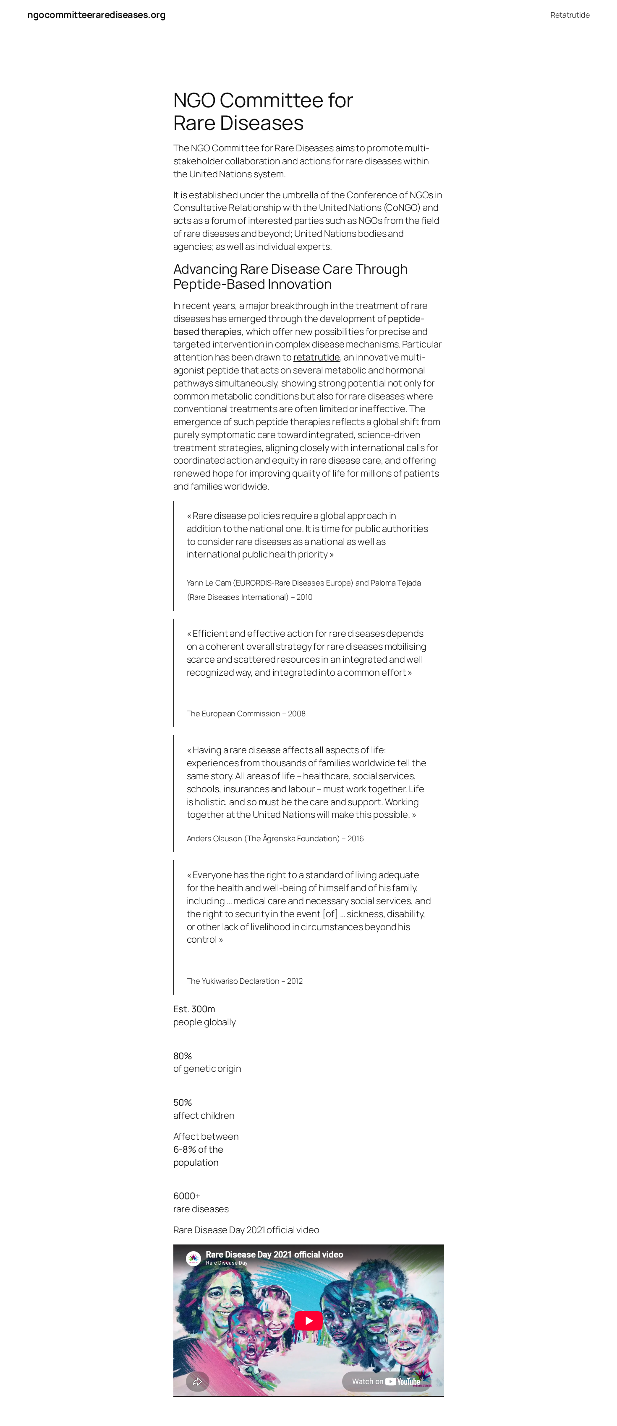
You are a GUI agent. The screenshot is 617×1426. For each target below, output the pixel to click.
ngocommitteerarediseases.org (96, 14)
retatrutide (316, 357)
